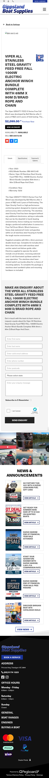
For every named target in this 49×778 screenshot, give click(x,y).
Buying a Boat (10, 727)
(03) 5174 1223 (11, 672)
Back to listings (13, 24)
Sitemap (39, 775)
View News (23, 629)
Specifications (22, 158)
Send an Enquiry (13, 127)
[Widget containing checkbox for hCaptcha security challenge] (22, 410)
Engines (7, 722)
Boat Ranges (10, 717)
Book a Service (12, 657)
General (7, 712)
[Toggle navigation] (44, 9)
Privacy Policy (30, 775)
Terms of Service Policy (15, 775)
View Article (30, 498)
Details (10, 158)
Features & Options (35, 159)
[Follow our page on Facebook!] (3, 677)
